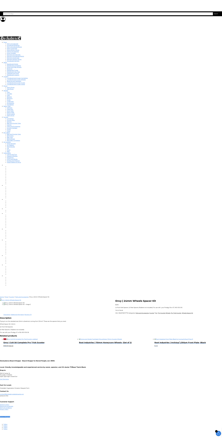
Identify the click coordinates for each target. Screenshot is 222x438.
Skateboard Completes (14, 65)
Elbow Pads (10, 112)
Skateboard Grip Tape (13, 72)
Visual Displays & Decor (14, 162)
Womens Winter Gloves (14, 59)
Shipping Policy (4, 405)
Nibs (8, 151)
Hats (8, 95)
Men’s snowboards (12, 44)
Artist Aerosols (11, 143)
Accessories (10, 103)
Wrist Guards (11, 114)
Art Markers (10, 145)
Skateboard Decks (12, 64)
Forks (8, 131)
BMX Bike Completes (13, 140)
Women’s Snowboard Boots (15, 56)
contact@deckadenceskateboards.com (12, 394)
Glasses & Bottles (12, 156)
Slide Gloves (10, 115)
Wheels (9, 122)
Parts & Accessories (13, 51)
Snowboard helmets (13, 61)
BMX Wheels (11, 139)
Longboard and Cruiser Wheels (16, 79)
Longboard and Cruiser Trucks (16, 83)
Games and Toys (12, 154)
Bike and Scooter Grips (14, 123)
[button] (0, 298)
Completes (10, 118)
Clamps (9, 125)
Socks (8, 100)
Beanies (9, 97)
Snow (5, 42)
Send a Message (5, 417)
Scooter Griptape (12, 128)
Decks (9, 129)
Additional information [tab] (17, 314)
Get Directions (4, 379)
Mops (8, 150)
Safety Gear (7, 106)
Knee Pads (10, 111)
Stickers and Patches (13, 161)
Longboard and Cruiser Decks (16, 84)
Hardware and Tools (13, 73)
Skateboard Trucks (12, 70)
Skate (5, 62)
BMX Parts (10, 136)
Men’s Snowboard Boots (14, 47)
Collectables (7, 153)
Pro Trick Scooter (176, 313)
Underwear (10, 101)
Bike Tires (10, 137)
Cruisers (5, 76)
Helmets (9, 108)
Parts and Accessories (13, 126)
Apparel (5, 90)
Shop (6, 297)
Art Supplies (7, 142)
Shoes (5, 86)
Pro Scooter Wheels (164, 313)
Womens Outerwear (13, 58)
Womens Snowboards (13, 55)
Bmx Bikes (6, 132)
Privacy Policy (4, 409)
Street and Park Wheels (14, 67)
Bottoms (9, 98)
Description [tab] (6, 314)
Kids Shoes (10, 89)
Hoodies (9, 94)
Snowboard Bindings (13, 45)
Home (2, 297)
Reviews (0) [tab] (28, 314)
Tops (8, 92)
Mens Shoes (10, 87)
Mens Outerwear (12, 48)
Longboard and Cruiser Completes (17, 78)
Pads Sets (10, 109)
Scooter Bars (11, 120)
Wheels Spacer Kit (187, 313)
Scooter (5, 117)
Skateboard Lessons (13, 75)
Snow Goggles (11, 53)
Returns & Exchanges (6, 406)
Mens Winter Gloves (13, 50)
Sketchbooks (11, 147)
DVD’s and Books (12, 159)
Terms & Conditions (6, 408)
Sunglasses (10, 104)
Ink (8, 148)
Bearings (9, 69)
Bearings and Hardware (14, 81)
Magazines (10, 157)
